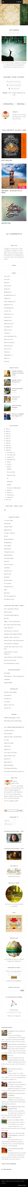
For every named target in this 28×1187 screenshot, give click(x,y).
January (9, 497)
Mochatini (7, 577)
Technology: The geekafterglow (13, 721)
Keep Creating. (7, 160)
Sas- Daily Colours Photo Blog (12, 624)
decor (5, 276)
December (10, 452)
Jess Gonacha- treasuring (11, 643)
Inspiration (20, 93)
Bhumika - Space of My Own (12, 637)
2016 (7, 431)
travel (5, 279)
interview (6, 349)
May (8, 466)
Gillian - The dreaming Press (12, 621)
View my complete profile (11, 801)
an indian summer (9, 730)
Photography (7, 308)
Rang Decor (7, 759)
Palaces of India (8, 342)
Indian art (6, 330)
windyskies (7, 679)
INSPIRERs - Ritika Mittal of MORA (12, 191)
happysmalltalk (8, 682)
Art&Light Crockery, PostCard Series (17, 381)
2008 (7, 450)
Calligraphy (7, 355)
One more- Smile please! (14, 488)
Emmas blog (7, 549)
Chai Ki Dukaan (8, 733)
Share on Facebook (14, 81)
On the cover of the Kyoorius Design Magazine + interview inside (16, 1135)
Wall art (6, 352)
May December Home (10, 660)
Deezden (6, 740)
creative (9, 93)
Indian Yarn (7, 746)
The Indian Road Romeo (10, 768)
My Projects (7, 345)
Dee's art (10, 1055)
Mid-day (6, 618)
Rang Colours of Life (9, 755)
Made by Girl (7, 574)
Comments (9, 824)
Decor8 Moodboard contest (11, 663)
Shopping (6, 292)
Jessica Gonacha (8, 564)
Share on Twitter (15, 85)
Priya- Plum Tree (9, 628)
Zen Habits (7, 673)
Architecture (7, 314)
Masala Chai (7, 749)
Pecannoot (7, 701)
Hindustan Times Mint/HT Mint (13, 634)
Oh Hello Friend (8, 586)
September (10, 459)
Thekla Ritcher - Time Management (14, 676)
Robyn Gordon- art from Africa (16, 1044)
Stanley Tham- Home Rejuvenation (14, 640)
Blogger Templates (5, 1181)
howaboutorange (8, 558)
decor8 (6, 536)
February (9, 495)
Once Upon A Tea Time (10, 752)
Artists (6, 289)
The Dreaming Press (9, 596)
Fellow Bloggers (8, 301)
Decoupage (7, 326)
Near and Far (7, 583)
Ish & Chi (6, 561)
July (8, 462)
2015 (7, 433)
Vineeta (15, 112)
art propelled (7, 695)
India (5, 282)
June (8, 464)
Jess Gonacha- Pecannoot (11, 631)
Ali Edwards (7, 523)
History (6, 358)
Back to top (21, 1185)
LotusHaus (7, 567)
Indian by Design (8, 743)
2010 (7, 445)
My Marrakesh (8, 580)
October (9, 457)
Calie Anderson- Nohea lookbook (13, 657)
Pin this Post (15, 88)
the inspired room (9, 599)
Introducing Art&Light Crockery (17, 389)
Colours (6, 333)
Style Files (7, 593)
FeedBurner (17, 981)
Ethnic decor (7, 339)
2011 (7, 443)
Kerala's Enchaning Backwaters (16, 406)
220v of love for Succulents (16, 398)
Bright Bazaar (8, 530)
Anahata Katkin (8, 526)
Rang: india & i (8, 762)
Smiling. (9, 469)
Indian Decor (7, 323)
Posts (7, 820)
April (8, 490)
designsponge (8, 542)
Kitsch (5, 361)
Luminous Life (8, 571)
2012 (7, 440)
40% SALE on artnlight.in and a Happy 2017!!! (18, 415)
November (10, 455)
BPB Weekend (8, 612)
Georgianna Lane (9, 552)
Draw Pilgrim (7, 545)
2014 (7, 436)
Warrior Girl (7, 708)
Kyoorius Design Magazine (11, 615)
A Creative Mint (8, 520)
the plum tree (8, 698)
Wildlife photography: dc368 (12, 717)
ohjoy (5, 589)
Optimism (9, 481)
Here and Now (11, 472)
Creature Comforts (9, 533)
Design (14, 93)
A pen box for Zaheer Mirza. (16, 1120)
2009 (7, 448)
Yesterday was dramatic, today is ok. (14, 771)
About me (6, 317)
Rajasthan (6, 320)
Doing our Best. (11, 475)
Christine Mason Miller (10, 692)
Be (7, 478)
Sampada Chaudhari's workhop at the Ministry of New (18, 373)
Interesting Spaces (9, 336)
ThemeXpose (17, 1181)
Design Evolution (8, 539)
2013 (7, 438)
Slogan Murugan (8, 765)
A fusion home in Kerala (14, 1082)
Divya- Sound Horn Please (11, 609)
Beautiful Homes (8, 295)
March (9, 492)
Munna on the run (9, 705)
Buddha (9, 484)
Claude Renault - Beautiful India (13, 737)
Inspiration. (6, 223)
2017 (7, 429)
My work (6, 286)
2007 (7, 499)
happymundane (8, 555)
